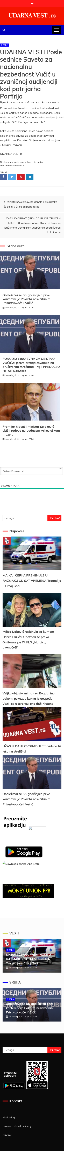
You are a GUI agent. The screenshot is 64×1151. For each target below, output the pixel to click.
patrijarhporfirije (28, 162)
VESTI (14, 933)
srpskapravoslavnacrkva (12, 165)
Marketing (9, 1117)
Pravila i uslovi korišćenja (17, 1126)
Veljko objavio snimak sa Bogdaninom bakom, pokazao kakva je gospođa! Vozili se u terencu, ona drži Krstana (30, 698)
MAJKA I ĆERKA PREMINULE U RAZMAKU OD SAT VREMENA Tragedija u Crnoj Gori (32, 580)
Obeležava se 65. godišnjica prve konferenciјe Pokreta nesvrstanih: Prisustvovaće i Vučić (26, 299)
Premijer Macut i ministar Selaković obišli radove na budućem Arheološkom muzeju (31, 431)
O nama (7, 1135)
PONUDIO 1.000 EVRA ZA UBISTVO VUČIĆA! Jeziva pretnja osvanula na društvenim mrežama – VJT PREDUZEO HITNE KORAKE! (31, 365)
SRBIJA (4, 45)
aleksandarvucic (11, 162)
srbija (40, 162)
